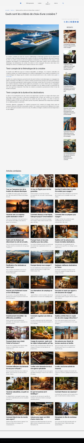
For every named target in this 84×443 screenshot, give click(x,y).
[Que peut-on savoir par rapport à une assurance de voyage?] (66, 282)
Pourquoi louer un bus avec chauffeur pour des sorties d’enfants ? (39, 242)
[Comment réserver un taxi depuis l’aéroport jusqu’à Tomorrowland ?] (42, 206)
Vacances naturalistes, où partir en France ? (17, 393)
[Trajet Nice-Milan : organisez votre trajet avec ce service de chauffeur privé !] (70, 56)
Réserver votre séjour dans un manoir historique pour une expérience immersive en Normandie (69, 111)
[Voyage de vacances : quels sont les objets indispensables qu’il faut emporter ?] (42, 332)
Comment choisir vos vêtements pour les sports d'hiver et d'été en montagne (69, 134)
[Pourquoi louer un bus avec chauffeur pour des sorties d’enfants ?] (42, 231)
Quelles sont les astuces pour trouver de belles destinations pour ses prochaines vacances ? (65, 242)
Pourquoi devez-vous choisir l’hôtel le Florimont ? (15, 342)
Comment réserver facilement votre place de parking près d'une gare (69, 89)
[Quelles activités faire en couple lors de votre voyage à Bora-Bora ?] (66, 307)
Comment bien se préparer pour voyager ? (65, 215)
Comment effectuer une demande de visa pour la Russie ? (17, 367)
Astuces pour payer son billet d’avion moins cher (40, 418)
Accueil (7, 10)
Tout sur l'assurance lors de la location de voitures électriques (16, 190)
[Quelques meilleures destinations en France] (66, 256)
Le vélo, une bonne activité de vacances (65, 367)
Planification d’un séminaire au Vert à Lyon (16, 266)
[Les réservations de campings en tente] (42, 282)
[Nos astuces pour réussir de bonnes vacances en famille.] (66, 332)
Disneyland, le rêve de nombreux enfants (66, 418)
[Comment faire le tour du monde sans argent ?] (17, 408)
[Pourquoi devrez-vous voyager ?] (42, 256)
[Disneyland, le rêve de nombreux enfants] (66, 408)
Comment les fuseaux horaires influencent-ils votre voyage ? (70, 45)
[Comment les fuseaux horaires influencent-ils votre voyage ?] (70, 36)
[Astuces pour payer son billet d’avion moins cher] (42, 408)
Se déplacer (48, 3)
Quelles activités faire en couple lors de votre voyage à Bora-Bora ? (66, 317)
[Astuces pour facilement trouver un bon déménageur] (17, 282)
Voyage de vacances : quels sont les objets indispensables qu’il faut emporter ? (42, 343)
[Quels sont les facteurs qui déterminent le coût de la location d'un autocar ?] (17, 231)
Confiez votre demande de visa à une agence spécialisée (41, 367)
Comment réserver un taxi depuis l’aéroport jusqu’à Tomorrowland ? (42, 215)
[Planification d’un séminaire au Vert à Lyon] (17, 256)
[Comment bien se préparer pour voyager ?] (66, 206)
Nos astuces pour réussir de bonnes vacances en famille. (64, 342)
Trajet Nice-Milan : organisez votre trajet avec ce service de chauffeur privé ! (69, 67)
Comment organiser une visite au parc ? (41, 317)
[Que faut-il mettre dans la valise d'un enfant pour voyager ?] (66, 180)
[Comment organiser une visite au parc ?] (42, 307)
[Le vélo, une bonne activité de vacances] (66, 358)
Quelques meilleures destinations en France (66, 266)
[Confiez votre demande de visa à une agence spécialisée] (42, 358)
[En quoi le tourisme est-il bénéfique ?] (42, 383)
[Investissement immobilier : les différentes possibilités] (17, 307)
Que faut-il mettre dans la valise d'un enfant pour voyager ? (65, 190)
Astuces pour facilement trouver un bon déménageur (16, 291)
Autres (56, 3)
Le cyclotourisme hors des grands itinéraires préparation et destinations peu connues (69, 157)
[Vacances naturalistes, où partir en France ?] (17, 383)
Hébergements (30, 3)
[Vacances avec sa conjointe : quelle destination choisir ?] (17, 206)
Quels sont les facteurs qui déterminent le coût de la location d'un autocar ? (17, 242)
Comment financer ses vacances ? (66, 392)
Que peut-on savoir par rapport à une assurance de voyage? (65, 291)
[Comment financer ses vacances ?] (66, 383)
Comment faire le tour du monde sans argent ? (17, 418)
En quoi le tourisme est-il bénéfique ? (39, 393)
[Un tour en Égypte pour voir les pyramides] (42, 180)
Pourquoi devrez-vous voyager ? (41, 265)
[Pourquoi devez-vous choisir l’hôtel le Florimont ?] (17, 332)
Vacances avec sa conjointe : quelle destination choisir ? (15, 215)
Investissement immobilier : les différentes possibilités (16, 317)
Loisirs (39, 3)
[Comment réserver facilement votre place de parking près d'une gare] (70, 78)
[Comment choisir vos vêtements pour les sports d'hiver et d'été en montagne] (70, 123)
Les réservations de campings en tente (41, 291)
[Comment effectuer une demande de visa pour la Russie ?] (17, 358)
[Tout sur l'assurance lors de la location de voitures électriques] (17, 180)
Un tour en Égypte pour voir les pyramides (41, 190)
